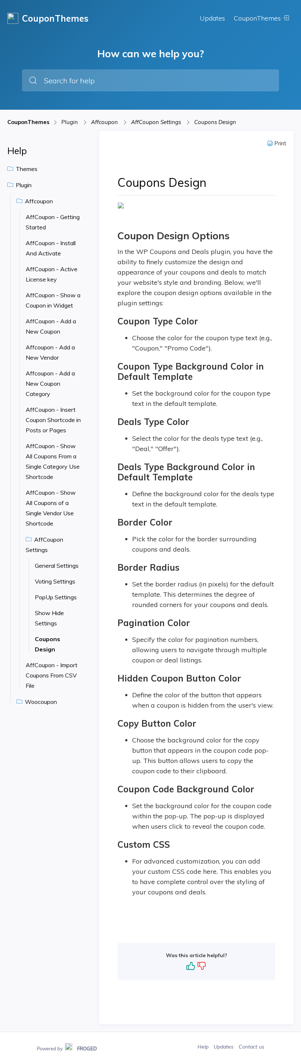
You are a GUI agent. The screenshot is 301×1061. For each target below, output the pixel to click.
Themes (25, 168)
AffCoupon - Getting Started (53, 222)
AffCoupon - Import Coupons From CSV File (51, 675)
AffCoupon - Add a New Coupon (51, 326)
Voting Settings (55, 581)
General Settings (57, 565)
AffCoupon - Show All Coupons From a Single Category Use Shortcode (53, 461)
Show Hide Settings (49, 618)
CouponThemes (258, 18)
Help (203, 1046)
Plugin (70, 122)
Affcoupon (105, 122)
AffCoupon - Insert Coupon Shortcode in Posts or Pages (53, 420)
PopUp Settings (56, 597)
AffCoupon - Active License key (51, 274)
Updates (212, 18)
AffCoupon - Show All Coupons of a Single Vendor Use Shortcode (51, 508)
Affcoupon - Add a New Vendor (50, 352)
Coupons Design (215, 122)
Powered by (67, 1048)
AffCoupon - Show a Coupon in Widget (53, 300)
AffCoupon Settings (156, 122)
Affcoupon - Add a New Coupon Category (50, 383)
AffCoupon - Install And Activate (51, 248)
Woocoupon (40, 701)
